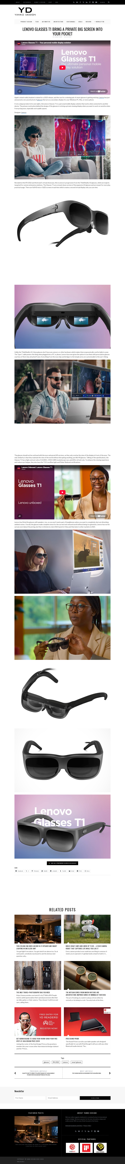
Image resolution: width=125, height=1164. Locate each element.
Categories (27, 2)
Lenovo (101, 97)
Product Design (26, 22)
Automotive (46, 22)
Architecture (58, 22)
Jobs (56, 2)
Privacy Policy (87, 1125)
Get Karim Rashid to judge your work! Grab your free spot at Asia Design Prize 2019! (36, 1039)
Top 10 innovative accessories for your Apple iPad (86, 1072)
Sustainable (71, 22)
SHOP (50, 2)
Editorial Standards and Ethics (73, 1125)
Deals (81, 22)
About (18, 2)
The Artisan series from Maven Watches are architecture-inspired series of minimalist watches (86, 993)
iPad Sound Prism (72, 1038)
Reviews (88, 22)
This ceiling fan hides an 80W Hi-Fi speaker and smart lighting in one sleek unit (36, 1145)
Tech (37, 22)
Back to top (20, 1161)
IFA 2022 (56, 1062)
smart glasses (76, 1062)
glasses (39, 100)
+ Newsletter (99, 22)
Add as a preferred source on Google (63, 863)
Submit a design (39, 2)
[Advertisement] (77, 11)
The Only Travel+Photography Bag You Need (33, 992)
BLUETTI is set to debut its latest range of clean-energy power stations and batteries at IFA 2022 (39, 1073)
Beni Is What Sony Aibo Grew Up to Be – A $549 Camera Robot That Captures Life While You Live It (86, 947)
